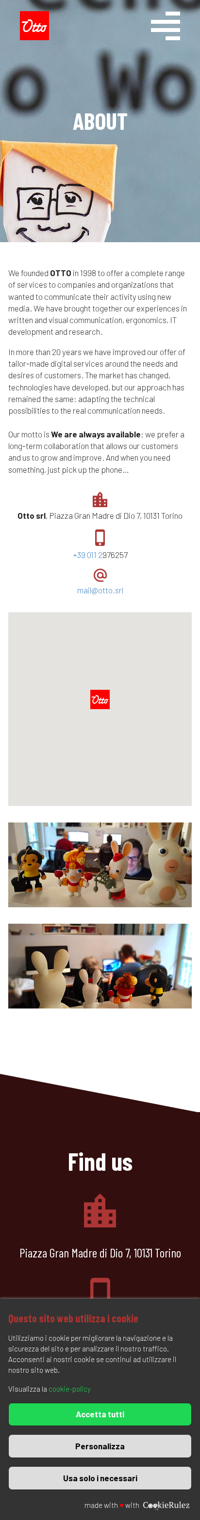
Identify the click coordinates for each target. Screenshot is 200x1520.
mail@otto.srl (100, 590)
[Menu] (177, 28)
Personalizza (100, 1446)
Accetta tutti (100, 1414)
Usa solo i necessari (100, 1478)
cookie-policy (70, 1388)
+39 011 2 (87, 554)
